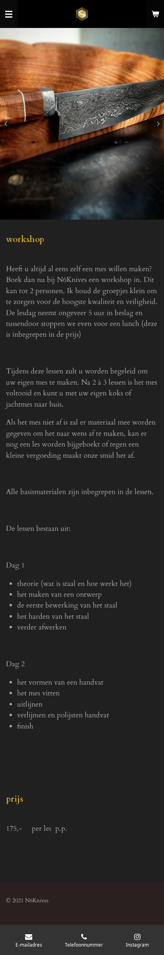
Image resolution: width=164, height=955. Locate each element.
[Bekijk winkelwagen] (155, 14)
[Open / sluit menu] (9, 14)
